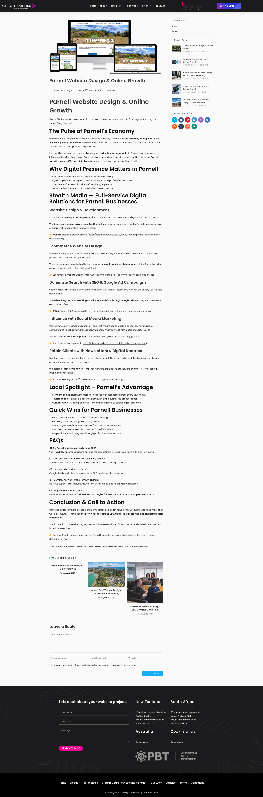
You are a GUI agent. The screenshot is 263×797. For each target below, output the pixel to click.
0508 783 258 (191, 7)
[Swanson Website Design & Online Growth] (176, 61)
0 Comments (111, 90)
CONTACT (160, 6)
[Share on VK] (207, 120)
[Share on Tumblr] (181, 126)
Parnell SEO (123, 546)
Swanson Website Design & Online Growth (195, 60)
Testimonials (90, 782)
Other (145, 6)
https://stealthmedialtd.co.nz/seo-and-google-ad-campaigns (119, 311)
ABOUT (103, 6)
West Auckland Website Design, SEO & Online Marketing (198, 74)
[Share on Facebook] (181, 120)
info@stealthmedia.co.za (183, 719)
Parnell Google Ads (85, 546)
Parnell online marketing (106, 546)
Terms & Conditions (192, 782)
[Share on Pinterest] (187, 120)
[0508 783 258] (183, 2)
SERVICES (115, 6)
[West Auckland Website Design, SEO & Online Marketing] (176, 75)
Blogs (174, 31)
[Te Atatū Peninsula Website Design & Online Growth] (176, 102)
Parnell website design (138, 546)
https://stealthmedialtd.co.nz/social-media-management (114, 343)
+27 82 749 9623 (179, 723)
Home (62, 782)
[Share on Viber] (201, 120)
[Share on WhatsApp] (194, 126)
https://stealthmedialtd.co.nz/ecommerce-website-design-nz (119, 274)
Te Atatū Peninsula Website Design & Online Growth (196, 101)
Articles (93, 90)
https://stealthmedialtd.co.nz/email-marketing (97, 379)
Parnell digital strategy (65, 546)
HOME (93, 6)
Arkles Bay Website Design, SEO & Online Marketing (106, 592)
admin (56, 90)
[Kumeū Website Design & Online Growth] (176, 48)
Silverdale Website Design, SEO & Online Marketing (145, 608)
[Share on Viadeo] (187, 126)
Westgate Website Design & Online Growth (196, 87)
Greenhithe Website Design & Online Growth (67, 567)
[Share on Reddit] (174, 126)
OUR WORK (132, 6)
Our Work (156, 782)
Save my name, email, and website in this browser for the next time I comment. (95, 665)
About (74, 782)
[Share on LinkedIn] (194, 120)
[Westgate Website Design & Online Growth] (176, 89)
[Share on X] (174, 120)
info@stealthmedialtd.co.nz (150, 719)
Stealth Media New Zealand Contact (124, 782)
